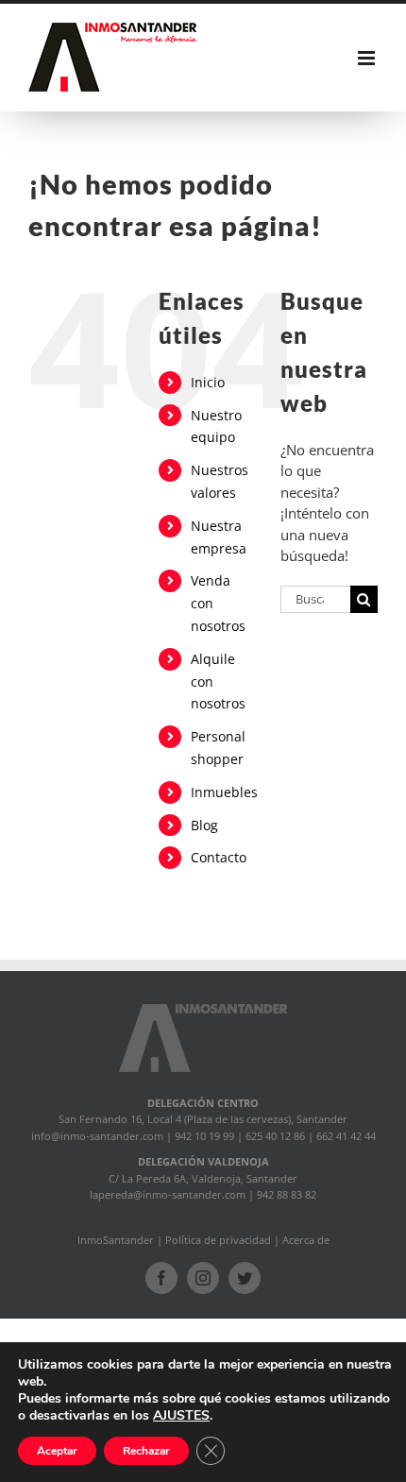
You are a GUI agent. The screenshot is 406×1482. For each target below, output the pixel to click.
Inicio (208, 382)
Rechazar (146, 1450)
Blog (204, 825)
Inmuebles (224, 792)
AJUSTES (181, 1415)
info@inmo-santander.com (97, 1136)
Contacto (218, 857)
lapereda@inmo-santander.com (167, 1194)
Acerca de (306, 1240)
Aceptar (57, 1450)
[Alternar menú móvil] (368, 58)
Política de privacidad (218, 1240)
